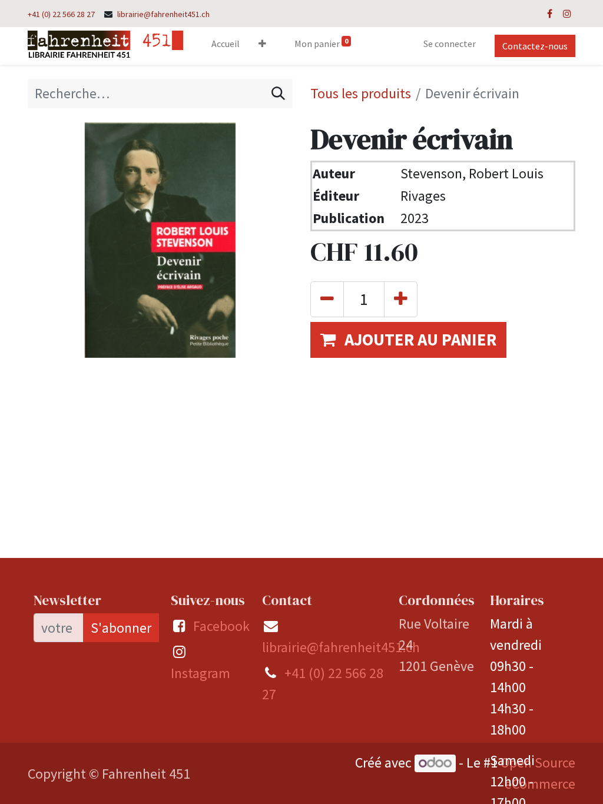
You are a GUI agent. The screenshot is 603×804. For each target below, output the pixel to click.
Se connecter (449, 43)
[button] (262, 46)
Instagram (200, 673)
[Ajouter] (401, 299)
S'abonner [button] (121, 627)
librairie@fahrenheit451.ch (163, 14)
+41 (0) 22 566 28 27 (61, 14)
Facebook (221, 626)
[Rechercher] (278, 93)
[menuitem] (225, 46)
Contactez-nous (535, 46)
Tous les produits (360, 93)
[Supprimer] (327, 299)
